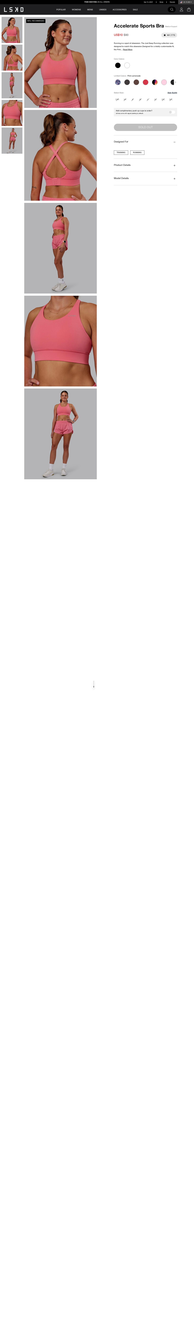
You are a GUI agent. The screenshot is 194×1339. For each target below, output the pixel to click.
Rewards (172, 2)
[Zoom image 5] (60, 433)
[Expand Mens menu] (95, 9)
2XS (117, 99)
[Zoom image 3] (60, 248)
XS (125, 99)
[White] (127, 65)
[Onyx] (127, 82)
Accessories (120, 9)
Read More (127, 49)
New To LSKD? (148, 2)
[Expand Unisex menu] (108, 9)
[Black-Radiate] (155, 82)
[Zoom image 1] (60, 62)
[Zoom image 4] (60, 341)
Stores (161, 2)
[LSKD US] (13, 9)
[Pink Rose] (164, 82)
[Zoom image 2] (60, 155)
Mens (90, 9)
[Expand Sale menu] (139, 9)
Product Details (122, 165)
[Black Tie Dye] (173, 82)
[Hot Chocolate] (136, 82)
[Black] (118, 65)
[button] (172, 92)
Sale (135, 9)
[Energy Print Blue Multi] (118, 82)
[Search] (173, 9)
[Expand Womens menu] (83, 9)
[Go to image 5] (93, 687)
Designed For (121, 142)
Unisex (102, 9)
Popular (61, 10)
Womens (76, 9)
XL (155, 99)
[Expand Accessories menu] (128, 9)
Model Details (121, 178)
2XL (163, 99)
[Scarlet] (145, 82)
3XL (171, 99)
